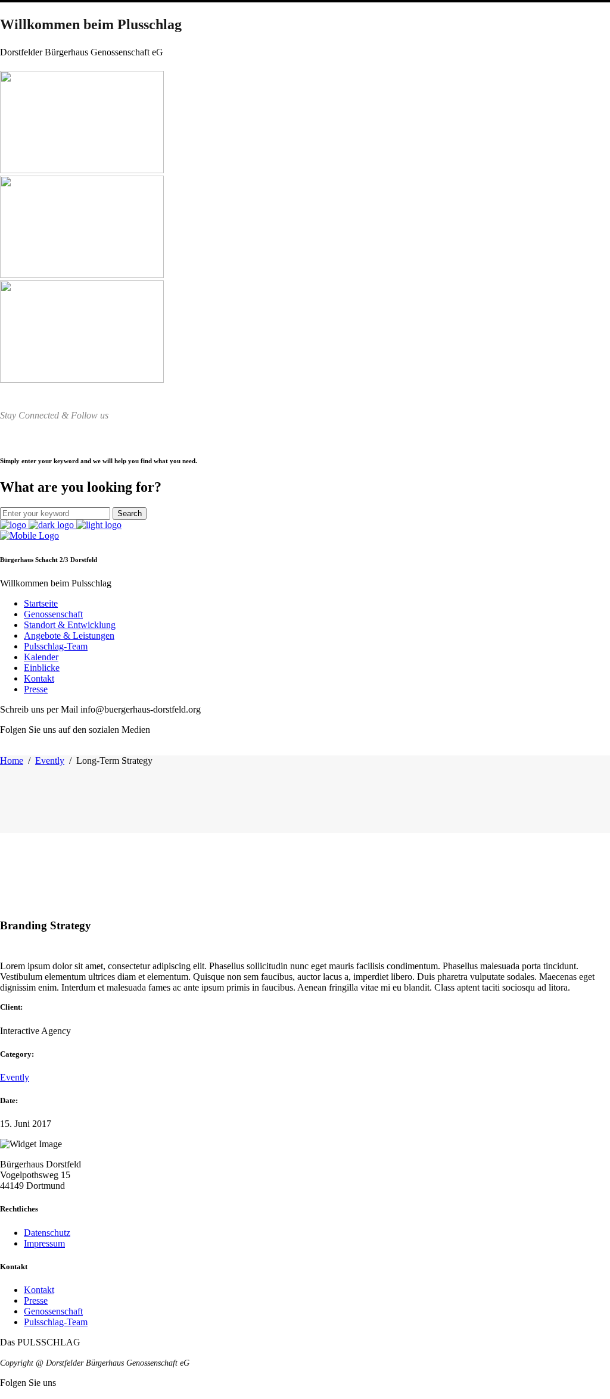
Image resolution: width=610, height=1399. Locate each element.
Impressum (44, 1243)
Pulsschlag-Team (56, 1322)
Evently (49, 760)
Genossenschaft (53, 1311)
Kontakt (39, 1290)
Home (11, 760)
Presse (36, 1300)
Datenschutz (47, 1233)
